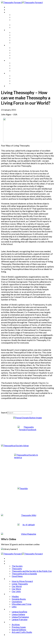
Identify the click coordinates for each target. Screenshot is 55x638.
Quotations (17, 52)
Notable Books (19, 50)
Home (9, 7)
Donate (9, 86)
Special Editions (19, 80)
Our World (17, 37)
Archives (10, 73)
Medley (15, 47)
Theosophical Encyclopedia (24, 25)
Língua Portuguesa (20, 68)
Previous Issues (19, 78)
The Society (17, 14)
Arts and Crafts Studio (22, 83)
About (9, 9)
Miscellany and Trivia (21, 55)
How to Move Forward (22, 32)
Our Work (16, 40)
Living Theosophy (20, 35)
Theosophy (17, 17)
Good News (17, 27)
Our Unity (16, 42)
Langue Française (19, 70)
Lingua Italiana (18, 65)
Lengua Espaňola (19, 63)
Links (14, 57)
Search (4, 412)
